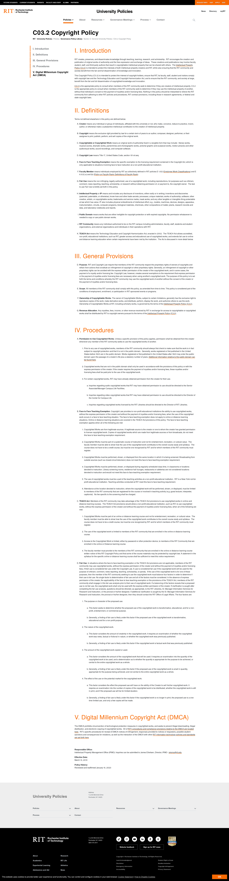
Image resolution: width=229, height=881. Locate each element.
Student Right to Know (165, 860)
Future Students (11, 2)
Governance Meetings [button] (121, 19)
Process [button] (144, 19)
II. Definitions (40, 54)
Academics (37, 860)
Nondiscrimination (164, 863)
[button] (194, 20)
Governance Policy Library (71, 39)
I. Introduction (41, 48)
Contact (161, 19)
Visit (211, 2)
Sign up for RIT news (151, 847)
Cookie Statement (125, 876)
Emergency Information (124, 866)
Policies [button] (67, 19)
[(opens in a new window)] (118, 839)
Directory (213, 11)
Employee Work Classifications (177, 171)
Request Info (202, 2)
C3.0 (77, 86)
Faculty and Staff (53, 2)
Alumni (66, 2)
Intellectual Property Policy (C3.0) (178, 303)
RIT (34, 39)
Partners (75, 2)
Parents (40, 2)
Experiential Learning (41, 865)
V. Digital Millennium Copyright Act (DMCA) (50, 73)
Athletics (64, 865)
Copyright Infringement (166, 866)
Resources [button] (96, 19)
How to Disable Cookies (145, 876)
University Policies (114, 11)
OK (219, 876)
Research (64, 856)
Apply (217, 2)
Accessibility (120, 869)
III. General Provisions (45, 60)
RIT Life (64, 860)
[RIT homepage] (18, 11)
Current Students (27, 2)
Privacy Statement (164, 869)
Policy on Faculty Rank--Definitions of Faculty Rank (116, 174)
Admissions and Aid (41, 870)
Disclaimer (120, 863)
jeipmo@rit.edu (175, 752)
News (203, 11)
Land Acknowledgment (124, 860)
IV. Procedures (41, 66)
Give (223, 2)
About (82, 19)
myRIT (222, 11)
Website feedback (127, 847)
